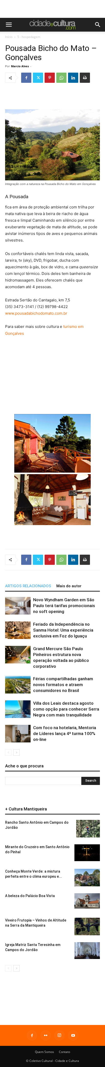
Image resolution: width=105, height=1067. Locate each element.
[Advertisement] (52, 9)
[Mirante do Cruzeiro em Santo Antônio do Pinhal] (87, 852)
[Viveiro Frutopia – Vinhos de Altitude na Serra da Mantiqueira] (87, 926)
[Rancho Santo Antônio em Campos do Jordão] (88, 829)
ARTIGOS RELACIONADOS (28, 586)
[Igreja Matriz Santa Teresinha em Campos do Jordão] (87, 950)
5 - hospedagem (28, 37)
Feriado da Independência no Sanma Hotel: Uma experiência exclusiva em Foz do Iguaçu (63, 630)
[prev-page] (8, 752)
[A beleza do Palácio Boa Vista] (87, 901)
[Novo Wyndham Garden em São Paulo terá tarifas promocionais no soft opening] (18, 606)
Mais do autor (69, 586)
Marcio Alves (20, 66)
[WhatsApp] (61, 78)
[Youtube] (73, 1035)
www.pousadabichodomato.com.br (36, 313)
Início (8, 37)
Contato (64, 1052)
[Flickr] (46, 1035)
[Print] (85, 78)
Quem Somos (44, 1052)
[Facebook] (26, 78)
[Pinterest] (50, 78)
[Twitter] (38, 78)
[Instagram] (59, 1035)
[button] (9, 25)
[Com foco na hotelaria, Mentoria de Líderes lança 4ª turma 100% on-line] (18, 733)
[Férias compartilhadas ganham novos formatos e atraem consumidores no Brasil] (18, 684)
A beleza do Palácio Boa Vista (30, 896)
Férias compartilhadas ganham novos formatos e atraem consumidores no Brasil (63, 684)
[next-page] (16, 752)
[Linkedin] (73, 78)
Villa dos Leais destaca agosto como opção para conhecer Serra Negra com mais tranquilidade (66, 709)
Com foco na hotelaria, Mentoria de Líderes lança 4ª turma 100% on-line (64, 733)
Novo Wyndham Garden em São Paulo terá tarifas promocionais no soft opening (64, 605)
